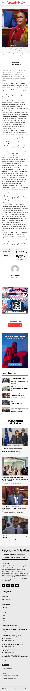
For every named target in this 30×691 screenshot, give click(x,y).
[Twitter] (13, 325)
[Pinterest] (17, 325)
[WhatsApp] (20, 325)
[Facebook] (9, 325)
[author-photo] (3, 454)
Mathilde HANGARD (9, 483)
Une (20, 45)
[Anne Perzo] (15, 269)
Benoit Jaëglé (7, 540)
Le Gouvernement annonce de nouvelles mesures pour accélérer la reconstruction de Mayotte (19, 381)
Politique (12, 45)
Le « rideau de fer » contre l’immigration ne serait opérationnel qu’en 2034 (18, 395)
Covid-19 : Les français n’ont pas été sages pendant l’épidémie (7, 253)
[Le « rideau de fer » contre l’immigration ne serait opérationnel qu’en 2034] (6, 395)
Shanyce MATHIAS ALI (9, 454)
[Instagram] (8, 585)
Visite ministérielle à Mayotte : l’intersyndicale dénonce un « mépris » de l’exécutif (19, 409)
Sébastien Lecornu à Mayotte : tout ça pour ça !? (19, 402)
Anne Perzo (15, 62)
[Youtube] (17, 585)
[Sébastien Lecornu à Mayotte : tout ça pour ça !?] (6, 402)
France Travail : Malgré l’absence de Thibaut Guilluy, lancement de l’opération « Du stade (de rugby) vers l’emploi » (21, 255)
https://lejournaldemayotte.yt (15, 277)
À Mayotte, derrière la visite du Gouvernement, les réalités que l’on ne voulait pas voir (19, 388)
